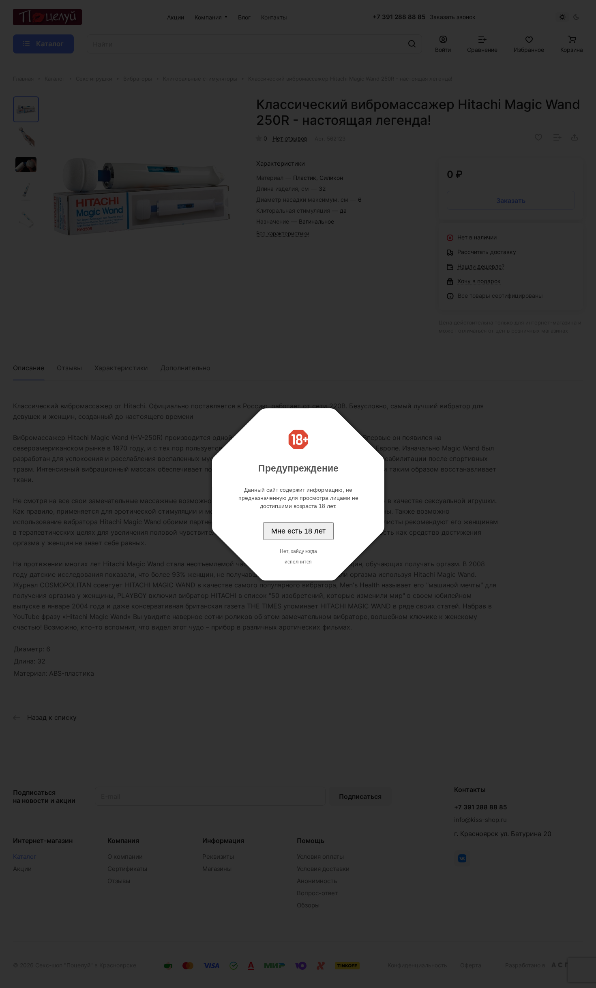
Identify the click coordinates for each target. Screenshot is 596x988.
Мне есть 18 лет (298, 531)
